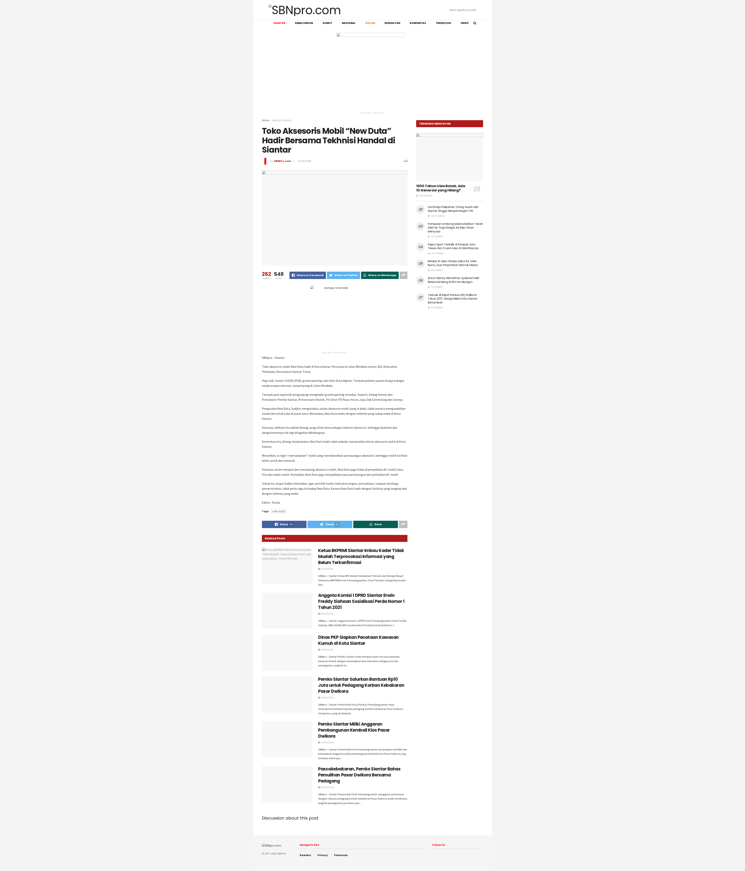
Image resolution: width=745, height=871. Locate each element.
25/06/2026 (327, 697)
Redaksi (305, 855)
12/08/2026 (326, 613)
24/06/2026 (327, 742)
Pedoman (341, 855)
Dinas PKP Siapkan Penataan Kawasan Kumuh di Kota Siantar (358, 640)
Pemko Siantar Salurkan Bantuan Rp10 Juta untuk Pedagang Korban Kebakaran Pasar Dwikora (361, 685)
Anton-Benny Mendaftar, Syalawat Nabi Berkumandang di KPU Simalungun (453, 280)
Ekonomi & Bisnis (282, 120)
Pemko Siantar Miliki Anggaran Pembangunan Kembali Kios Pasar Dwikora (354, 730)
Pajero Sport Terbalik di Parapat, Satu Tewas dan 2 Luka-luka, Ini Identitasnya (453, 246)
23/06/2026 (327, 787)
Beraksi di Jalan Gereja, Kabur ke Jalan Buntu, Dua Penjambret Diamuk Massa (453, 263)
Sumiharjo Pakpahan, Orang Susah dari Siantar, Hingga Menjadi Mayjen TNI (453, 209)
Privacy (322, 855)
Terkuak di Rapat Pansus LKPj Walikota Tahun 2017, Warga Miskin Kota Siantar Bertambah (452, 298)
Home (265, 120)
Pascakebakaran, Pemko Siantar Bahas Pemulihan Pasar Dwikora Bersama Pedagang (359, 775)
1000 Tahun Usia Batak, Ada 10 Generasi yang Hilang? (440, 188)
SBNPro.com (282, 161)
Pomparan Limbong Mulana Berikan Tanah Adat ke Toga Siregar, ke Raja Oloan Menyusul (455, 227)
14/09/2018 (304, 161)
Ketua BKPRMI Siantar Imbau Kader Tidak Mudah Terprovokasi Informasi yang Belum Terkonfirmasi (361, 557)
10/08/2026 (327, 649)
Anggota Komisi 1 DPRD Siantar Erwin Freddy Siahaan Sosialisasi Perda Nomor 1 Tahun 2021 (361, 601)
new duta (278, 511)
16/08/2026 (327, 568)
